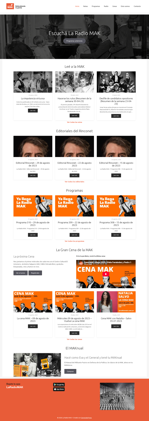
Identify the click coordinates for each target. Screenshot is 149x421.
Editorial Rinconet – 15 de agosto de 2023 (116, 164)
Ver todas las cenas (74, 339)
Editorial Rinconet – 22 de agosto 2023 (75, 164)
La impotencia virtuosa (33, 98)
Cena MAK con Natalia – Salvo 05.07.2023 (116, 319)
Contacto (137, 6)
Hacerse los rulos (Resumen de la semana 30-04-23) (74, 99)
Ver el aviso (20, 273)
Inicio (77, 6)
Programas (96, 6)
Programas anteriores (74, 41)
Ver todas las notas (74, 122)
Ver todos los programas (74, 241)
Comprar (70, 371)
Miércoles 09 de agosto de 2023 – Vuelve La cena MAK (74, 319)
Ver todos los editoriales (74, 182)
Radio (106, 6)
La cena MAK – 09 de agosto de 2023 (33, 319)
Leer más (32, 110)
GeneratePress (86, 418)
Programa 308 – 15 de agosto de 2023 (116, 223)
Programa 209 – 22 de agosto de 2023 (74, 223)
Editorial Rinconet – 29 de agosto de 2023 (33, 164)
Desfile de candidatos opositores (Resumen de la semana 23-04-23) (116, 101)
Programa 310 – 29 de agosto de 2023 (32, 223)
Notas (85, 6)
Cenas (114, 6)
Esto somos (125, 6)
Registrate (35, 273)
